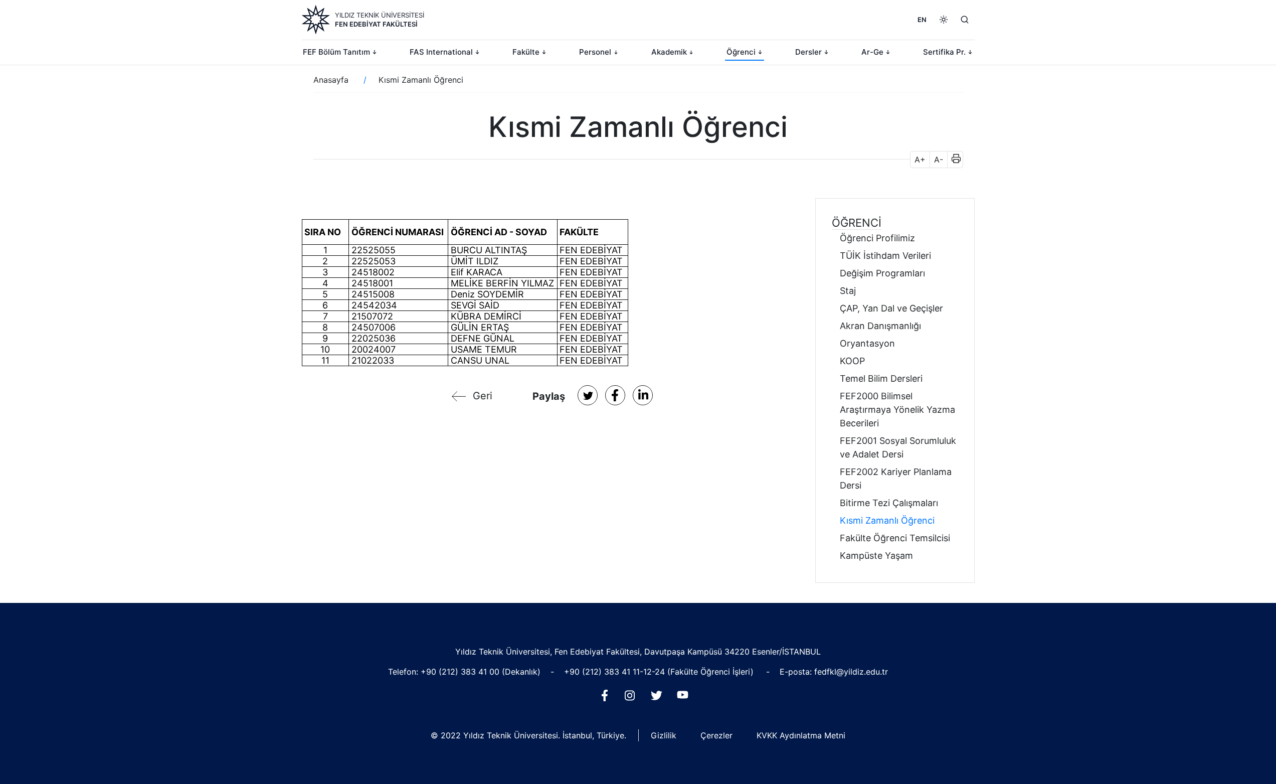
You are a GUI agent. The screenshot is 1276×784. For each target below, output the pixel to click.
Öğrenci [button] (856, 222)
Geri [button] (482, 396)
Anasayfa (330, 80)
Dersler (808, 52)
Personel (595, 52)
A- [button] (938, 159)
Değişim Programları (882, 273)
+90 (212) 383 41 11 (602, 672)
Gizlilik (663, 735)
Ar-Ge (872, 52)
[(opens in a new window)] (588, 395)
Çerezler (716, 735)
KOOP (852, 361)
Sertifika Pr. (944, 52)
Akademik (669, 52)
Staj (848, 290)
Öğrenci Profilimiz (877, 238)
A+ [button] (920, 159)
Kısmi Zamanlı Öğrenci (887, 520)
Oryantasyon (867, 343)
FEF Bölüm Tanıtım (336, 52)
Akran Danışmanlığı (880, 326)
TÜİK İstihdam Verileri (885, 255)
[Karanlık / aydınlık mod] (944, 20)
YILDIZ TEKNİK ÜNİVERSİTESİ (379, 15)
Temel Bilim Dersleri (881, 378)
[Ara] (965, 20)
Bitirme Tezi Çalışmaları (889, 503)
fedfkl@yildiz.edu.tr (851, 672)
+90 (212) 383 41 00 (461, 672)
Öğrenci (741, 52)
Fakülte (525, 52)
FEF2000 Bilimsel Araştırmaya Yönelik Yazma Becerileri (897, 409)
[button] (953, 159)
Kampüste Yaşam (876, 555)
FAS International (441, 52)
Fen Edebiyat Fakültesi (376, 24)
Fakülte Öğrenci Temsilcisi (895, 538)
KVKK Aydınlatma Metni (801, 735)
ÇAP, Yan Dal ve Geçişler (891, 308)
